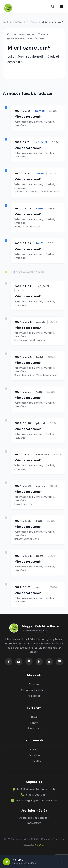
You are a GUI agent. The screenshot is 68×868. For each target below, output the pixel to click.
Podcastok (34, 695)
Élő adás (34, 684)
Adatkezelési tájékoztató (34, 817)
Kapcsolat (34, 755)
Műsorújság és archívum (34, 690)
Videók (34, 722)
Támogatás (34, 761)
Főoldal (7, 22)
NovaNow (39, 844)
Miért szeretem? (27, 116)
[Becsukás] (62, 861)
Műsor (33, 22)
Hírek (34, 716)
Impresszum (34, 822)
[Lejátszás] (6, 861)
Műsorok (20, 22)
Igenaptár (34, 728)
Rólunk (34, 749)
